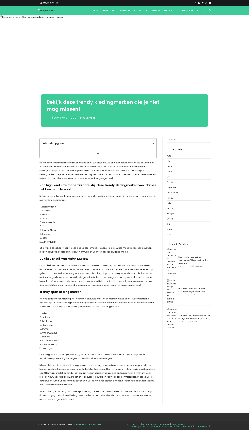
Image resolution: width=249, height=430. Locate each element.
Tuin (169, 234)
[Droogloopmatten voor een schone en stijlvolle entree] (172, 291)
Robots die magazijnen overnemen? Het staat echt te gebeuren (193, 260)
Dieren (170, 171)
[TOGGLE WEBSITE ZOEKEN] (210, 10)
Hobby (170, 198)
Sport (169, 229)
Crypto (170, 166)
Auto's (170, 155)
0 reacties (199, 266)
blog (169, 161)
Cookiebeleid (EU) (202, 426)
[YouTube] (209, 2)
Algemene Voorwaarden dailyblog (166, 426)
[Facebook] (199, 2)
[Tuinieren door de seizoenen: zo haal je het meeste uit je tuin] (172, 318)
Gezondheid (173, 192)
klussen (170, 208)
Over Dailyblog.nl (134, 426)
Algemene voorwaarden (87, 424)
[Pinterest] (202, 2)
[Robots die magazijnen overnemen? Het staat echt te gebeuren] (172, 261)
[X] (195, 2)
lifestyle (170, 213)
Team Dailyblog (87, 117)
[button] (153, 143)
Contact (145, 426)
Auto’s (180, 424)
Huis (169, 203)
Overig (170, 218)
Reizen (170, 224)
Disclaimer (188, 426)
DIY (168, 176)
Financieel (171, 187)
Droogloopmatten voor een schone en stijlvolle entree (192, 290)
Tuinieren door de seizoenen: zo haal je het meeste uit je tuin (194, 317)
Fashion (170, 182)
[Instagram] (206, 2)
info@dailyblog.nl (51, 2)
